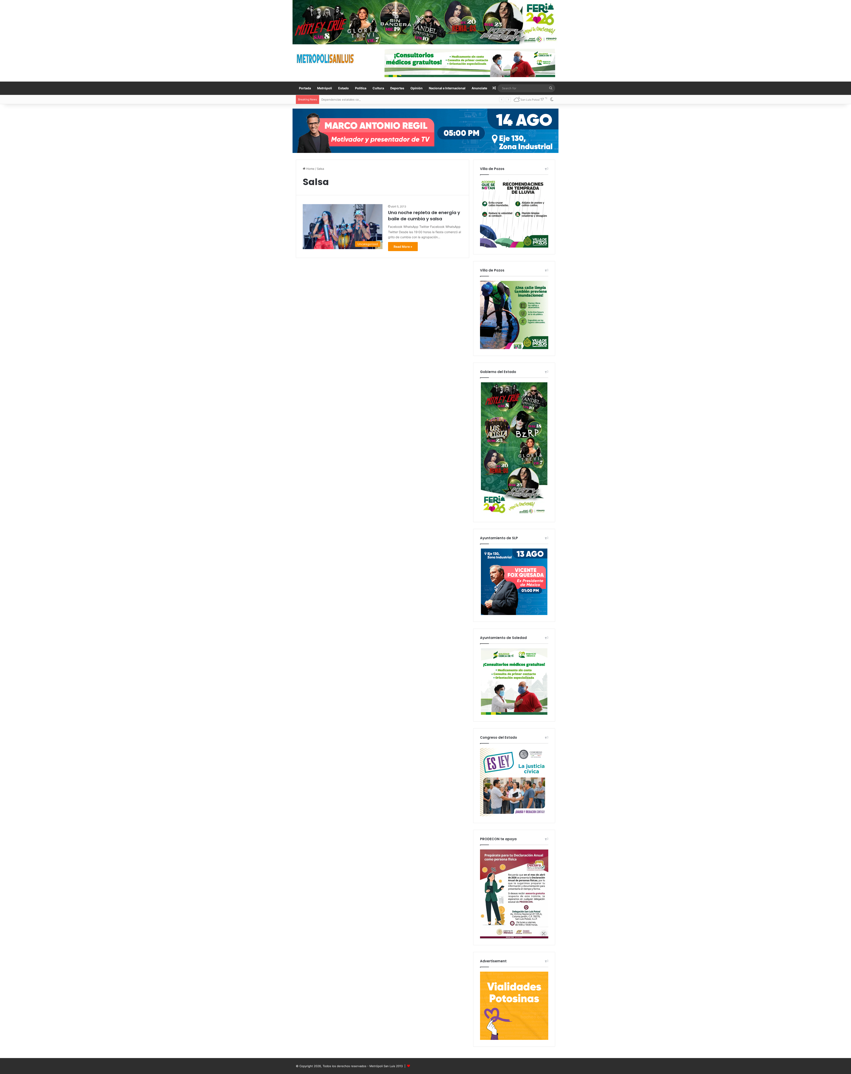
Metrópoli (324, 88)
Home (309, 168)
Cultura (378, 88)
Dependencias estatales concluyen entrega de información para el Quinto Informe (378, 99)
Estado (343, 88)
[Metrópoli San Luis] (325, 58)
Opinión (416, 88)
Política (360, 88)
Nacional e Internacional (447, 88)
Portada (305, 88)
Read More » (403, 246)
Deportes (397, 88)
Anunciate (479, 88)
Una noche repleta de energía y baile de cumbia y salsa (424, 215)
